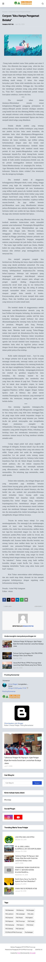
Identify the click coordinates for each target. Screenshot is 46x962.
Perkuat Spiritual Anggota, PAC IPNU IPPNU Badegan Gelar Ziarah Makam (27, 654)
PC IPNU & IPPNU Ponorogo (13, 932)
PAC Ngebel (29, 917)
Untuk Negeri (13, 684)
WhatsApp (7, 800)
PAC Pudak (31, 921)
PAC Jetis (30, 914)
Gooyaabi (33, 953)
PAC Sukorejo (20, 928)
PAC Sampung (9, 925)
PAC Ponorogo (20, 921)
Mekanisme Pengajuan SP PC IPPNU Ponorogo (18, 949)
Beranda (4, 11)
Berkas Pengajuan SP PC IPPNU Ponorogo (23, 947)
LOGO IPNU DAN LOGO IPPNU (24, 837)
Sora (18, 953)
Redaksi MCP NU (8, 24)
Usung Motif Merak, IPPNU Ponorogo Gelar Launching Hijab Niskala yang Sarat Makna (27, 664)
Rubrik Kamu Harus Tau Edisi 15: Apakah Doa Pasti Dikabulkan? (26, 880)
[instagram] (8, 817)
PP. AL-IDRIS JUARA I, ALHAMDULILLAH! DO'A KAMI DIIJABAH (28, 848)
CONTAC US (38, 949)
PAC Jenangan (20, 914)
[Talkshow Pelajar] (23, 744)
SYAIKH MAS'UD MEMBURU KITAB (26, 888)
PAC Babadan (9, 910)
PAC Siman (30, 925)
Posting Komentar (8, 691)
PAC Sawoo (20, 925)
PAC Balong (20, 910)
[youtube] (18, 817)
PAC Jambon (9, 914)
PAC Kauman (9, 917)
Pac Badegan (29, 932)
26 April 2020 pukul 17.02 (17, 688)
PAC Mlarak (19, 917)
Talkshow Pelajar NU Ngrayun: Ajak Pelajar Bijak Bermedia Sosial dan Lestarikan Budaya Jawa (28, 643)
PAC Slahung (9, 928)
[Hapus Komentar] (27, 688)
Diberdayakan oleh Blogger (13, 723)
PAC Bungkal (30, 910)
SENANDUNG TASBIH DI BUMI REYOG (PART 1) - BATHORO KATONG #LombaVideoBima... (27, 869)
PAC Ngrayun (9, 921)
